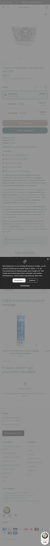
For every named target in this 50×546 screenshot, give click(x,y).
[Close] (48, 259)
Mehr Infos (38, 276)
